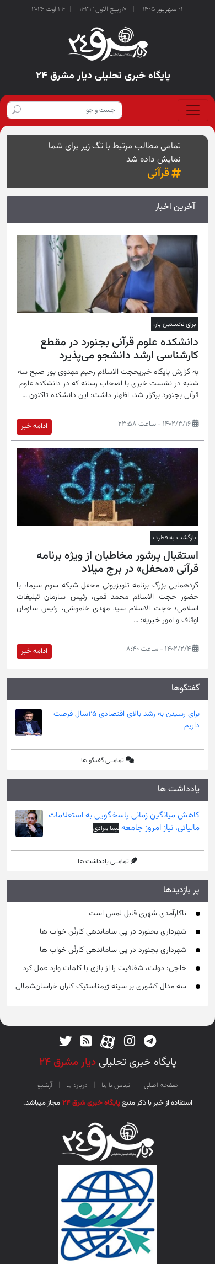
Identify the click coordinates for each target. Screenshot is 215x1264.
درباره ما (76, 1085)
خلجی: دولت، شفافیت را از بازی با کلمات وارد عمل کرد (104, 968)
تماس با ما (116, 1085)
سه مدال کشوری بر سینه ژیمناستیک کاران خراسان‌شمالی (100, 987)
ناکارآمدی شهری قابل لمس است (137, 914)
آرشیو (45, 1085)
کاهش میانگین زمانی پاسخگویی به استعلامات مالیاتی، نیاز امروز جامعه (124, 821)
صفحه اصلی (160, 1085)
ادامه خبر (34, 426)
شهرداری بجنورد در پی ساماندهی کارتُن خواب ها (113, 932)
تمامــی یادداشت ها (103, 861)
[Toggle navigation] (193, 110)
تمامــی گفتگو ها (102, 760)
